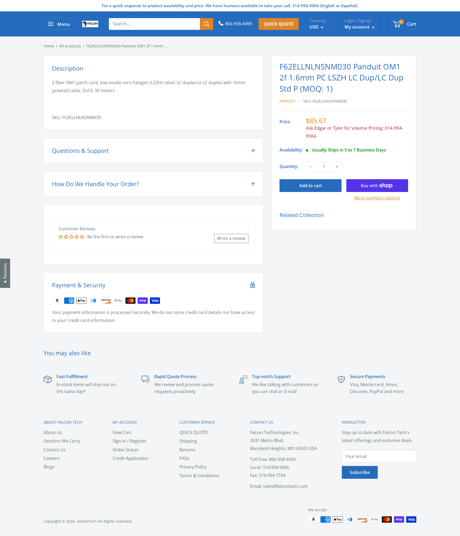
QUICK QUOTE (193, 432)
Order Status (125, 450)
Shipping (188, 441)
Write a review (231, 238)
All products (70, 45)
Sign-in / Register (129, 441)
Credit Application (131, 458)
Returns (187, 450)
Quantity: (289, 166)
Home (49, 45)
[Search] (206, 24)
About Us (53, 432)
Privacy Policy (193, 467)
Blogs (49, 467)
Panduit (287, 101)
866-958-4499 (238, 24)
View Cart (122, 432)
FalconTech (87, 521)
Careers (51, 458)
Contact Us (55, 450)
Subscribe (360, 472)
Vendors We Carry (62, 441)
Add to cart (310, 186)
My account (357, 27)
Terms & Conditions (199, 475)
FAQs (184, 458)
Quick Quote (278, 24)
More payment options (377, 198)
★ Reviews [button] (5, 273)
